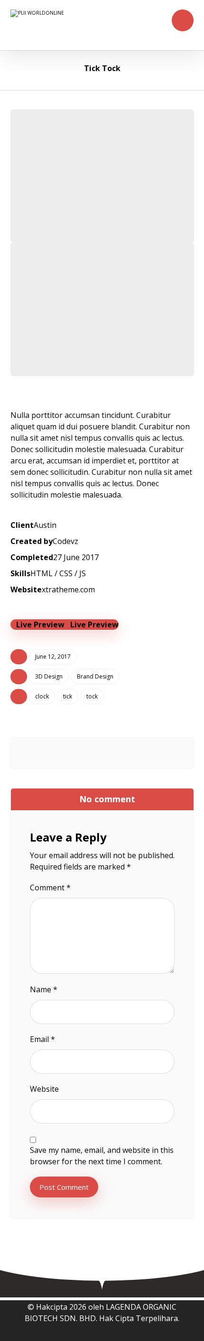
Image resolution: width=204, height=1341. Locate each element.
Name (43, 989)
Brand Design (95, 676)
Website (44, 1089)
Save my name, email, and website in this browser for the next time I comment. (102, 1156)
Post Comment (64, 1187)
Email (42, 1039)
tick (67, 696)
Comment (50, 887)
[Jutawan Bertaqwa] (88, 25)
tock (92, 696)
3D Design (49, 676)
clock (42, 696)
